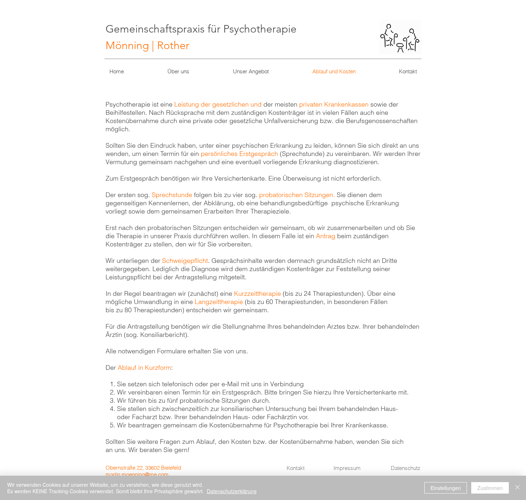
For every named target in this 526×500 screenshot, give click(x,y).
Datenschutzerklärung (232, 491)
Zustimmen (490, 487)
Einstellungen (445, 487)
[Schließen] (517, 487)
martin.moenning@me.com (137, 474)
